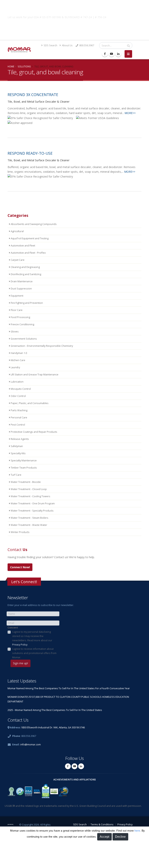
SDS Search (50, 45)
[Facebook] (105, 54)
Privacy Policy (19, 644)
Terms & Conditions (102, 824)
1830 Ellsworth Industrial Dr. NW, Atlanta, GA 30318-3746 (53, 727)
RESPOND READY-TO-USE (30, 153)
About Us (67, 45)
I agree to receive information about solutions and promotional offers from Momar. (34, 653)
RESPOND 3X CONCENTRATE (33, 94)
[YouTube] (111, 54)
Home (11, 66)
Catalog (74, 26)
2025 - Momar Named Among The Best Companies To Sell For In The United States (55, 710)
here (137, 830)
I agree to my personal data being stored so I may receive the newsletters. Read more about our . (32, 638)
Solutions (24, 66)
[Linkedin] (118, 54)
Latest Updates (22, 681)
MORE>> (130, 113)
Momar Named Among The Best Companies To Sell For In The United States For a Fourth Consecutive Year (69, 688)
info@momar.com (30, 744)
